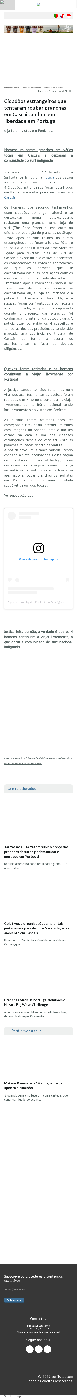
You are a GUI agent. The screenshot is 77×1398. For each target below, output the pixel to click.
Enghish (62, 16)
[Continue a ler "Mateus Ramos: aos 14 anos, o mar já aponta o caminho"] (34, 1059)
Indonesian (69, 16)
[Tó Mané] (38, 1137)
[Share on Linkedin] (70, 64)
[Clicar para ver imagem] (38, 62)
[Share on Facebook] (70, 47)
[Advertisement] (38, 1206)
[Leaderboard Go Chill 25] (38, 29)
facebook (33, 1347)
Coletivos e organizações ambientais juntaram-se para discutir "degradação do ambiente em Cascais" (37, 928)
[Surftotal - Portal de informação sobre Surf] (38, 4)
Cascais (10, 197)
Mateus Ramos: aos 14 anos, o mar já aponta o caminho (33, 1085)
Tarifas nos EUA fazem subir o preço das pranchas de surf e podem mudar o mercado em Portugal (36, 852)
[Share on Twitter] (70, 55)
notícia (49, 177)
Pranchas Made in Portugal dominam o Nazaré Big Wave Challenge (35, 1002)
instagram (42, 1347)
